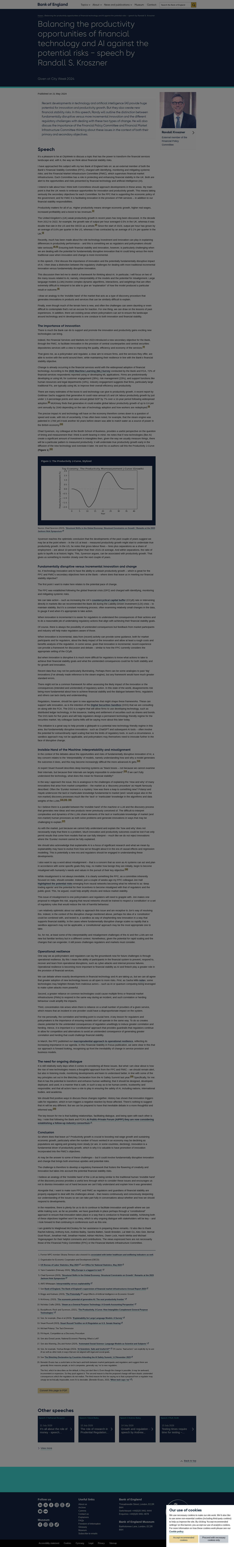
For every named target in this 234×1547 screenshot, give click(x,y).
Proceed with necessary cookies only (213, 1538)
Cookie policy (176, 1531)
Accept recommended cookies (183, 1538)
